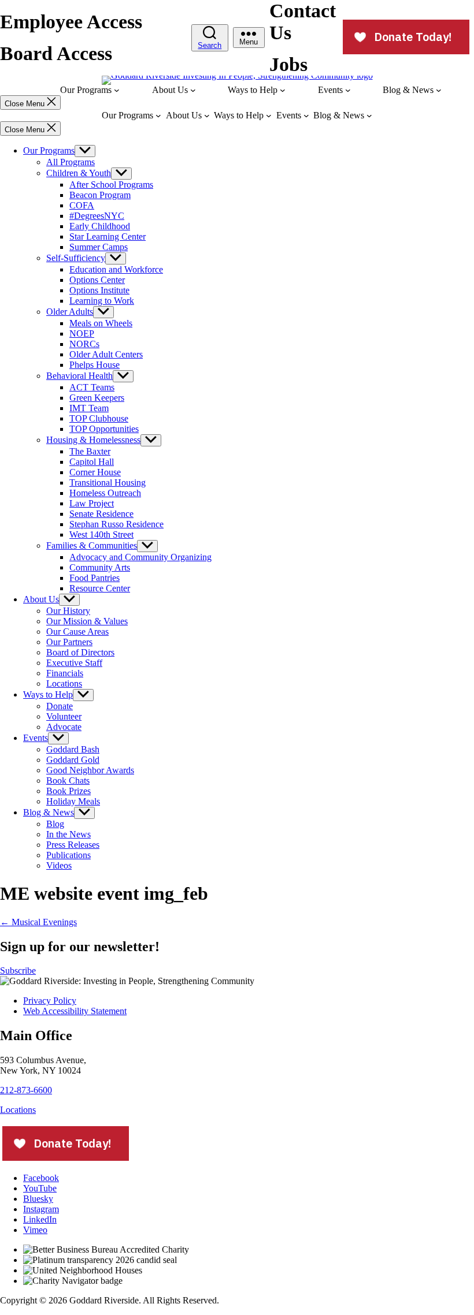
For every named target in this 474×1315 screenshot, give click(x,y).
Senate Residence (101, 514)
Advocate (64, 727)
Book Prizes (68, 791)
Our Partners (69, 642)
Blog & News (48, 812)
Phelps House (94, 365)
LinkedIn (40, 1219)
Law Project (91, 503)
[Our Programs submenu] (117, 90)
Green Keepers (96, 398)
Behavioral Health (79, 376)
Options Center (97, 280)
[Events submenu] (348, 90)
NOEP (81, 333)
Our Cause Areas (77, 631)
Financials (64, 673)
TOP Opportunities (104, 429)
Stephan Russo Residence (116, 524)
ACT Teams (91, 387)
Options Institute (99, 290)
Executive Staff (74, 663)
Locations (64, 683)
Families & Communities (91, 545)
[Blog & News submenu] (439, 90)
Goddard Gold (72, 760)
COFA (81, 205)
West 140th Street (101, 534)
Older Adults (69, 311)
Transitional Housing (107, 482)
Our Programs (49, 150)
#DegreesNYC (96, 216)
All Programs (70, 162)
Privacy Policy (49, 1000)
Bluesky (38, 1199)
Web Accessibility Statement (75, 1011)
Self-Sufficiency (75, 258)
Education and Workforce (116, 269)
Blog (55, 824)
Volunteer (64, 716)
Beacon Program (100, 195)
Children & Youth (78, 173)
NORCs (84, 344)
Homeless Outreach (105, 493)
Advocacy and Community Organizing (140, 557)
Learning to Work (101, 301)
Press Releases (72, 845)
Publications (68, 855)
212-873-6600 (26, 1090)
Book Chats (68, 780)
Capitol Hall (91, 462)
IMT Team (89, 408)
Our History (68, 611)
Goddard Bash (72, 749)
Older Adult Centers (106, 354)
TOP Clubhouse (98, 418)
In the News (68, 834)
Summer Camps (98, 247)
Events (35, 738)
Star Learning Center (107, 236)
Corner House (95, 472)
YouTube (40, 1188)
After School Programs (111, 184)
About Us (41, 599)
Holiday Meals (73, 801)
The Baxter (89, 451)
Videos (59, 865)
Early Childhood (99, 226)
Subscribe (18, 970)
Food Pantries (94, 578)
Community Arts (99, 567)
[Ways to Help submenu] (283, 90)
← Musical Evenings (38, 922)
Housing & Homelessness (93, 440)
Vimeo (35, 1230)
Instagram (41, 1209)
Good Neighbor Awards (90, 770)
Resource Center (99, 588)
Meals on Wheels (100, 323)
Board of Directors (80, 652)
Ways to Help (48, 694)
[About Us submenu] (193, 90)
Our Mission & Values (87, 621)
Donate (59, 706)
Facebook (41, 1178)
